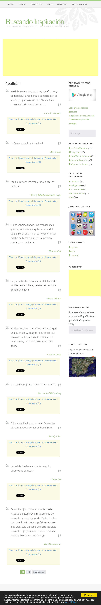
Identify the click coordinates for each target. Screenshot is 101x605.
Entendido (89, 595)
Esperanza (74, 181)
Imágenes (62, 5)
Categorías (37, 5)
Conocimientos (76, 193)
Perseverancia (76, 189)
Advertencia (50, 119)
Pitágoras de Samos (78, 164)
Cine (71, 197)
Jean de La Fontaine (78, 148)
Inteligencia (75, 185)
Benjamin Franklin (78, 160)
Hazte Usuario (80, 5)
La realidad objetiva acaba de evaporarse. (33, 384)
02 (28, 572)
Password (74, 255)
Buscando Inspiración (34, 21)
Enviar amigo (25, 119)
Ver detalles (71, 602)
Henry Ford (74, 152)
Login (72, 251)
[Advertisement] (50, 57)
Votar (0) (13, 119)
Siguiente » (38, 572)
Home (11, 5)
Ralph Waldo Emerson (80, 156)
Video (50, 5)
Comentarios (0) (33, 123)
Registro (73, 247)
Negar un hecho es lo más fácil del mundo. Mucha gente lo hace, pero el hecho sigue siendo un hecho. (34, 285)
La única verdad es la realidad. (27, 143)
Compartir (38, 119)
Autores (22, 5)
